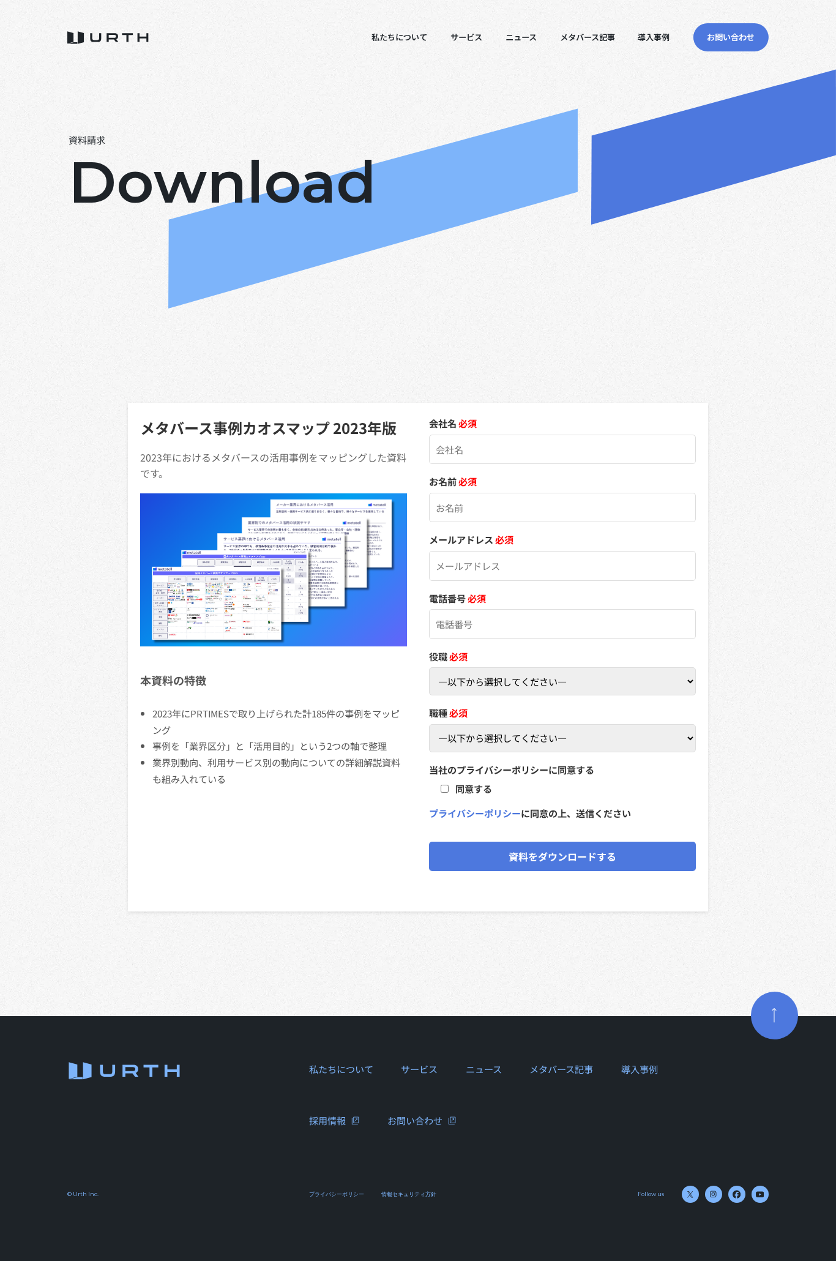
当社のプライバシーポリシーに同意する (511, 769)
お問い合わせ (414, 1120)
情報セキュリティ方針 (408, 1194)
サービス (466, 37)
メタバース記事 (587, 37)
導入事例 (654, 37)
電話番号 (457, 598)
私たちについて (399, 37)
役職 (448, 656)
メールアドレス (471, 539)
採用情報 (327, 1120)
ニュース (521, 37)
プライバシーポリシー (475, 813)
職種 (448, 712)
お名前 (453, 481)
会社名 (453, 423)
